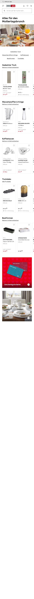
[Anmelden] (24, 5)
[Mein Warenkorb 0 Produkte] (31, 5)
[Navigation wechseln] (3, 5)
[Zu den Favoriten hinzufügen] (14, 72)
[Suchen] (4, 10)
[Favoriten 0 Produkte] (27, 5)
